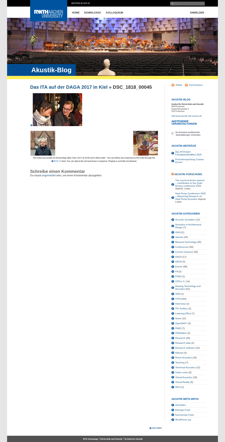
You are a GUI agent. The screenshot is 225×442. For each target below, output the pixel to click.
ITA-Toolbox (181, 308)
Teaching (180, 362)
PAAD (178, 328)
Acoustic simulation (185, 219)
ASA (177, 232)
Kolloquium (114, 12)
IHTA (177, 298)
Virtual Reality (182, 382)
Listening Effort (183, 313)
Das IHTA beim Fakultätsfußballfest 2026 (188, 153)
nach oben (157, 428)
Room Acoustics (183, 357)
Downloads (92, 12)
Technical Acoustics (185, 367)
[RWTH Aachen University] (48, 20)
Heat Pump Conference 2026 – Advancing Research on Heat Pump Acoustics (190, 196)
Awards (179, 237)
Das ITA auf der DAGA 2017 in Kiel (69, 87)
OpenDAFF (181, 323)
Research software (185, 348)
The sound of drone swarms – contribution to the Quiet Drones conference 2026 (190, 183)
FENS (178, 276)
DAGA (178, 256)
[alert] (188, 133)
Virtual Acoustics (183, 377)
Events (178, 266)
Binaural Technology (185, 242)
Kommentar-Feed (184, 415)
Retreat (179, 352)
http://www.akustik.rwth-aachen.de (186, 116)
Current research (184, 252)
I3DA (177, 294)
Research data (183, 343)
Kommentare (196, 85)
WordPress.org (183, 419)
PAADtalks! (181, 333)
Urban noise (181, 372)
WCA (177, 387)
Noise (178, 318)
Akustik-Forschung (188, 174)
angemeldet (49, 175)
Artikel (179, 85)
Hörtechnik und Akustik (111, 439)
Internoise (180, 303)
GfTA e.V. (180, 281)
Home (76, 12)
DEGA (178, 261)
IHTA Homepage (90, 439)
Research (180, 338)
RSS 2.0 (57, 161)
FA (176, 271)
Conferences (182, 247)
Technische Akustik (133, 439)
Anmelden (197, 12)
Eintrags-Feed (182, 410)
